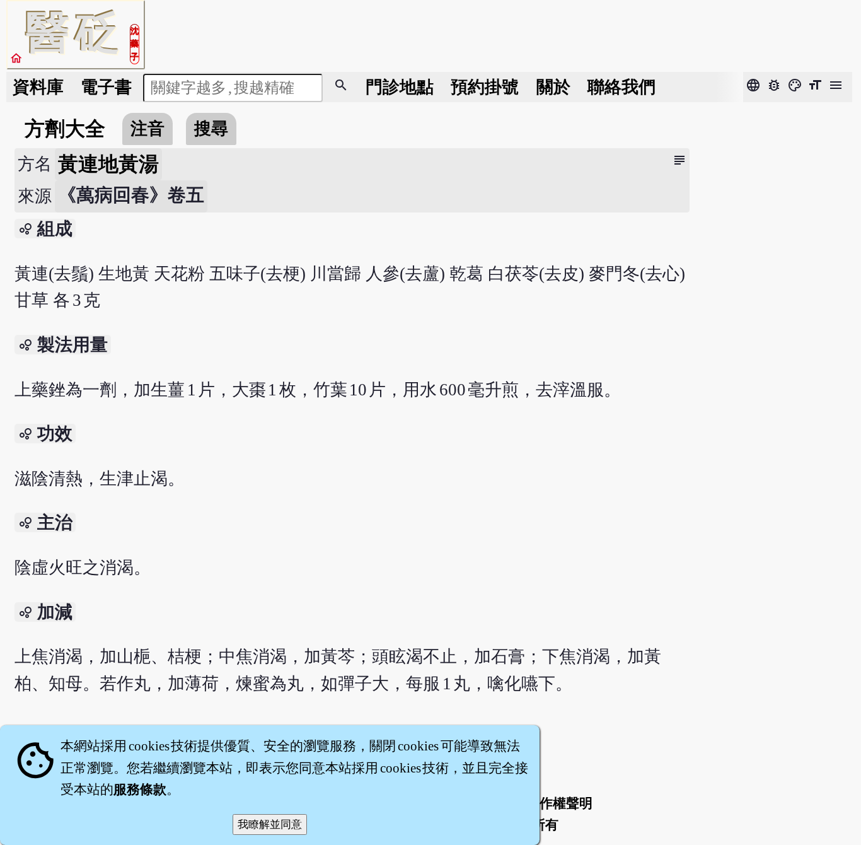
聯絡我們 (621, 87)
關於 (553, 87)
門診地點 (400, 87)
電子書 (106, 87)
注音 (147, 128)
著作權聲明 (559, 803)
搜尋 (211, 128)
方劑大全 (65, 128)
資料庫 (38, 87)
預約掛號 (485, 87)
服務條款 (139, 789)
